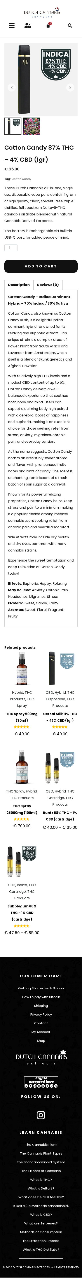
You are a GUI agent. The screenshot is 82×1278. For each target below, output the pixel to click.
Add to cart (41, 266)
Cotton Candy (21, 179)
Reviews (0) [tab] (48, 284)
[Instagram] (41, 1115)
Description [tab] (19, 284)
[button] (70, 25)
